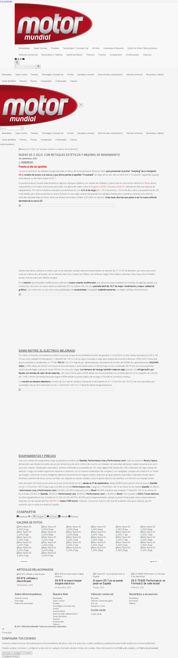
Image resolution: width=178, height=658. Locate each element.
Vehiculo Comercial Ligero (102, 600)
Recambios (134, 598)
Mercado (95, 598)
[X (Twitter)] (18, 59)
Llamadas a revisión (113, 48)
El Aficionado (132, 54)
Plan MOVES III (52, 500)
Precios (102, 54)
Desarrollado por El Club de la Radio (150, 627)
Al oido (56, 608)
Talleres (132, 603)
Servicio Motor (59, 611)
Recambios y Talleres (52, 54)
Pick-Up (94, 603)
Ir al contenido (6, 1)
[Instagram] (21, 59)
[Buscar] (17, 63)
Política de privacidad (24, 603)
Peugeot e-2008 (98, 186)
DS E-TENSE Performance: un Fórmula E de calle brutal (148, 582)
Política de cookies (126, 648)
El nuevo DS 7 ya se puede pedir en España (108, 582)
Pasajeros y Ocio (98, 606)
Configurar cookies (11, 656)
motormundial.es (7, 144)
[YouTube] (23, 59)
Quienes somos (21, 598)
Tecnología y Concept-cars (64, 606)
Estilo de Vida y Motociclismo (65, 614)
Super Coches (40, 48)
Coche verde (96, 614)
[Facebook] (16, 59)
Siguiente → (154, 561)
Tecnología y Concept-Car (75, 48)
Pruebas (55, 48)
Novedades (24, 48)
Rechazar (7, 653)
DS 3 (21, 174)
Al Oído (96, 48)
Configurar (17, 653)
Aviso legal (19, 600)
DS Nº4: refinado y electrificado (27, 580)
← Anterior (23, 561)
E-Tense (146, 183)
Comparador (116, 54)
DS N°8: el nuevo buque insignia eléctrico (68, 582)
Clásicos (147, 54)
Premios (90, 54)
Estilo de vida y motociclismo (142, 48)
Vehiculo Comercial (28, 54)
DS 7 (53, 178)
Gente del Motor (74, 54)
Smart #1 (120, 186)
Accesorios (133, 600)
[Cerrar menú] (81, 105)
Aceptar (27, 653)
